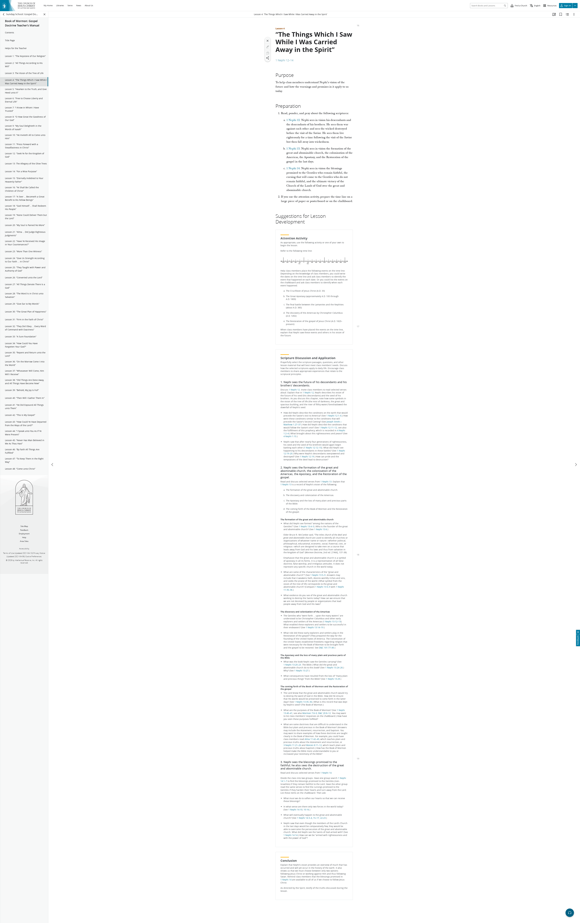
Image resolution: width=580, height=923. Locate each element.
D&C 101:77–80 (326, 647)
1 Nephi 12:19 (307, 456)
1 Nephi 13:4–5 (306, 526)
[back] (3, 14)
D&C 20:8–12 (324, 713)
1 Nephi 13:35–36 (303, 701)
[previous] (53, 465)
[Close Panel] (44, 14)
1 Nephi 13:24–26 (334, 667)
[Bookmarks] (561, 14)
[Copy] (267, 53)
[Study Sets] (554, 14)
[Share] (267, 58)
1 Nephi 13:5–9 (317, 575)
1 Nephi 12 (293, 120)
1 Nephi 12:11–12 (328, 427)
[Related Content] (567, 14)
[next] (576, 465)
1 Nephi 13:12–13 (332, 621)
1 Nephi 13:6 (320, 529)
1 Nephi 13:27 (301, 670)
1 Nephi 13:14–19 (314, 627)
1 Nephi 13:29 (333, 678)
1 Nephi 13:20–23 (292, 664)
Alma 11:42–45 (312, 739)
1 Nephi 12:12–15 (313, 447)
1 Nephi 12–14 (284, 60)
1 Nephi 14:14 (291, 835)
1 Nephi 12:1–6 (334, 415)
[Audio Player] (570, 913)
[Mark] (267, 47)
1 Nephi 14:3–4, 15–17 (308, 817)
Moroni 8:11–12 (314, 745)
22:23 (323, 817)
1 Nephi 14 (293, 168)
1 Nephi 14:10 (295, 809)
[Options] (574, 14)
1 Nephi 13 (293, 148)
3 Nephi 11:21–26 (292, 745)
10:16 (306, 809)
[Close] (267, 40)
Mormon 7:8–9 (309, 713)
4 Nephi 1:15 (290, 436)
